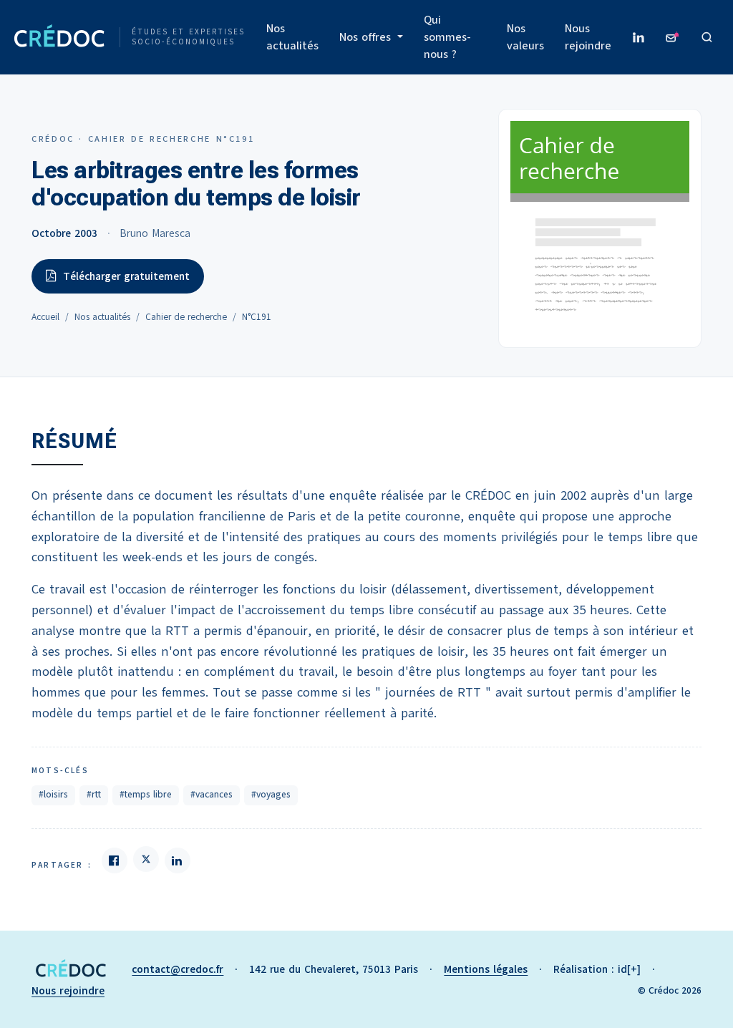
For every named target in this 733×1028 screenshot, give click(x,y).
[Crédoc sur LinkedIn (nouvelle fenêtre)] (638, 37)
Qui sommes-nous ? (447, 37)
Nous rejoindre (588, 37)
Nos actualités (292, 37)
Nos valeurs (525, 37)
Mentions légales (486, 969)
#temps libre (146, 794)
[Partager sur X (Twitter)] (146, 859)
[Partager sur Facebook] (114, 860)
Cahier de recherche (186, 317)
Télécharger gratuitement (126, 276)
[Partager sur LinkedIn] (177, 860)
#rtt (94, 794)
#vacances (211, 794)
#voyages (271, 794)
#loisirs (53, 794)
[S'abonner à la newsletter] (673, 37)
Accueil (45, 317)
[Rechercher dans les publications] (707, 37)
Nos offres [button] (366, 37)
